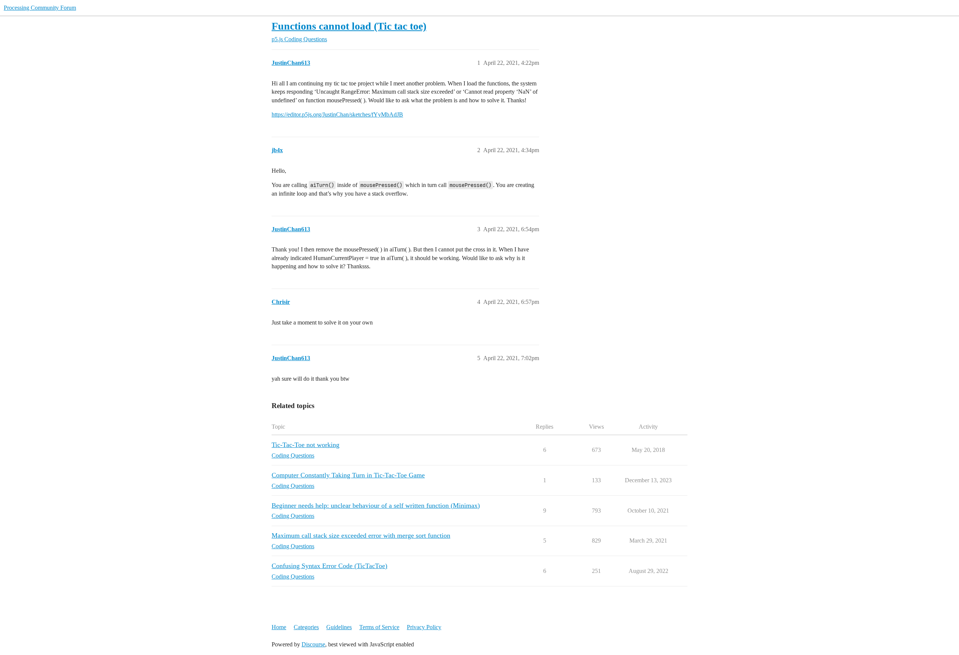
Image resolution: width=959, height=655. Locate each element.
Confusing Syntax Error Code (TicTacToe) (329, 566)
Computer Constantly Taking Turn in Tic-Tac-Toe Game (348, 475)
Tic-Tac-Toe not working (305, 445)
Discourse (313, 644)
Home (279, 627)
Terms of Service (379, 627)
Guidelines (339, 627)
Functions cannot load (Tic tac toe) (349, 26)
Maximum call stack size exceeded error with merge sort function (361, 535)
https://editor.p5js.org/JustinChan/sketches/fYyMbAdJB (337, 114)
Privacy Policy (424, 627)
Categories (306, 627)
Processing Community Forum (40, 7)
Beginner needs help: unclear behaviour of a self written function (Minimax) (376, 505)
